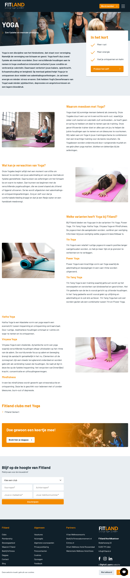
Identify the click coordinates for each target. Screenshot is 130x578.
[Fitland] (15, 6)
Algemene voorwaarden (44, 543)
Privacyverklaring (41, 547)
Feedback (38, 563)
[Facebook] (99, 559)
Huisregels (38, 538)
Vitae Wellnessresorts (75, 534)
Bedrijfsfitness (8, 551)
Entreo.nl (70, 543)
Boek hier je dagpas (19, 439)
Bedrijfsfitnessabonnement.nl (79, 538)
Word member (107, 6)
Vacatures (38, 534)
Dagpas (5, 555)
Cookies (37, 555)
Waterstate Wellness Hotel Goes (79, 551)
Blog (4, 563)
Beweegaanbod (8, 543)
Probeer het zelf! (101, 69)
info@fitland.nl (105, 551)
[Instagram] (105, 559)
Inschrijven (32, 501)
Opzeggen (38, 559)
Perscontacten (40, 551)
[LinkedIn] (110, 559)
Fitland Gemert (12, 412)
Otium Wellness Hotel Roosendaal (80, 547)
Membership (7, 538)
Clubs (4, 534)
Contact (5, 559)
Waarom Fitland (8, 547)
